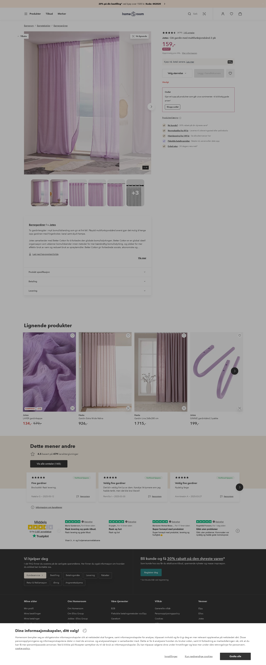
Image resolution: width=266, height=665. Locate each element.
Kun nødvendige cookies (199, 656)
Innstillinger (171, 656)
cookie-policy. (22, 648)
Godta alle (235, 656)
